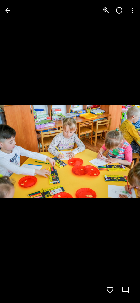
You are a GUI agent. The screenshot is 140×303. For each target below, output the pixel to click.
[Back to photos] (8, 10)
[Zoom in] (106, 10)
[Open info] (119, 10)
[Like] (110, 290)
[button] (18, 151)
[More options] (132, 10)
